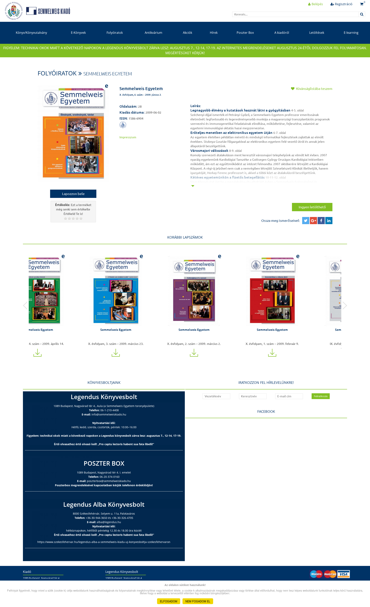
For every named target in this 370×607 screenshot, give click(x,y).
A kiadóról (281, 32)
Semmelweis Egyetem (107, 73)
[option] (68, 303)
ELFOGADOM (168, 601)
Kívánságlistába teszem (313, 88)
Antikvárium (153, 32)
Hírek (214, 32)
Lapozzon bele (73, 194)
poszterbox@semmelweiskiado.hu (109, 481)
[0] (361, 4)
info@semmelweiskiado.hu (109, 414)
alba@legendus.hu (109, 522)
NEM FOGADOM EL (197, 601)
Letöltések (316, 32)
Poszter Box (245, 32)
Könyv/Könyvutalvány (31, 32)
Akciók (187, 32)
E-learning (351, 32)
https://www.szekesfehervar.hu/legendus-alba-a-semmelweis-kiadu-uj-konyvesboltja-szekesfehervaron (103, 542)
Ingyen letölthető (312, 207)
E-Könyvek (78, 32)
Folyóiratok (115, 32)
